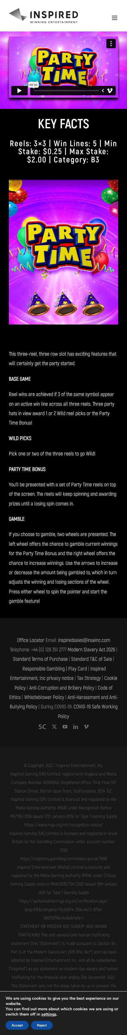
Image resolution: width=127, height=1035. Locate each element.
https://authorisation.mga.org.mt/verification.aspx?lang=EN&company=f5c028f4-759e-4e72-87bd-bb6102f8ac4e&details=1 (63, 909)
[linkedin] (75, 726)
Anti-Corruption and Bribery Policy (61, 688)
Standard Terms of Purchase (40, 659)
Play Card (77, 668)
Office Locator (30, 640)
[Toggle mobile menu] (115, 18)
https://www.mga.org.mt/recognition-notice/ (63, 825)
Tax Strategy (89, 678)
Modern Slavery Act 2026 (91, 649)
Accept (17, 1025)
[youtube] (65, 726)
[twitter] (54, 726)
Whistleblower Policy (44, 697)
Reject (42, 1025)
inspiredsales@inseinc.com (84, 640)
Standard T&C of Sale (91, 659)
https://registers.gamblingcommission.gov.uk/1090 (63, 859)
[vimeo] (86, 726)
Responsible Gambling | (44, 668)
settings (48, 1014)
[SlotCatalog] (42, 726)
